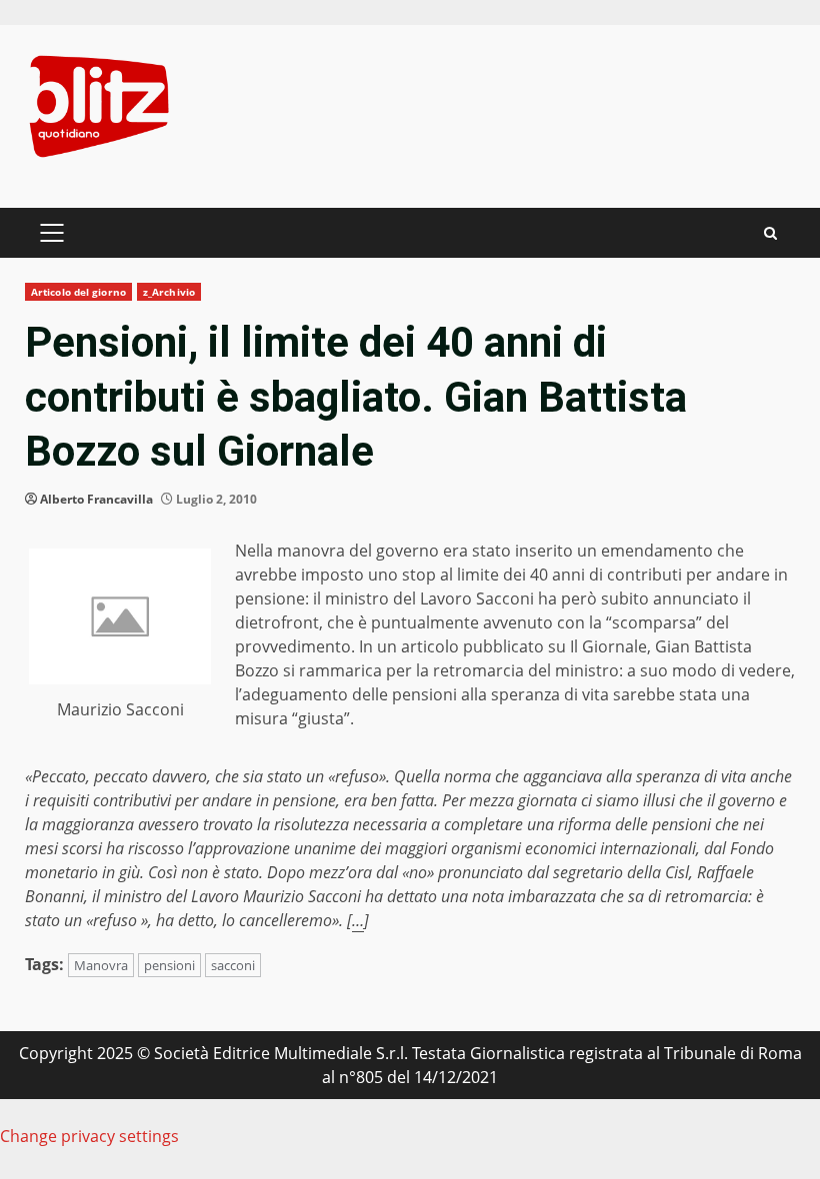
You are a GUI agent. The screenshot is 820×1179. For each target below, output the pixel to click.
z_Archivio (169, 292)
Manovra (101, 965)
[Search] (770, 233)
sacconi (233, 965)
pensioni (169, 965)
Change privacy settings (89, 1136)
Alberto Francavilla (96, 499)
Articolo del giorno (78, 292)
